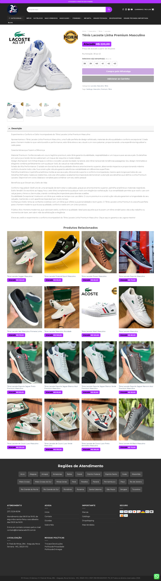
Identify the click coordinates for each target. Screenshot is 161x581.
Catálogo (38, 18)
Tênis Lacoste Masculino (128, 331)
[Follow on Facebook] (123, 10)
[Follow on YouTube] (132, 10)
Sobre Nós (49, 525)
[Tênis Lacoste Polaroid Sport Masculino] (61, 252)
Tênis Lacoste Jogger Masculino (19, 276)
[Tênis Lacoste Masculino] (136, 307)
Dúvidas (48, 521)
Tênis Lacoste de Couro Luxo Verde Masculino (58, 445)
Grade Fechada (100, 18)
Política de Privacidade (54, 547)
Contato (48, 516)
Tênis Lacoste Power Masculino (94, 276)
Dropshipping (115, 18)
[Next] (75, 65)
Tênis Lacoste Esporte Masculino (132, 276)
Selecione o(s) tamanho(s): (96, 59)
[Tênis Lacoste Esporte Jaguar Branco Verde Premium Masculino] (99, 362)
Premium (104, 89)
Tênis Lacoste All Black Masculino (132, 444)
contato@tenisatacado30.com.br (21, 530)
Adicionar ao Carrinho (118, 79)
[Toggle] (9, 128)
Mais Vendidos (51, 18)
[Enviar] (109, 9)
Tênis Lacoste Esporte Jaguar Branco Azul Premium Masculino (61, 387)
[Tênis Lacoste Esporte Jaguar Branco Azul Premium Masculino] (61, 362)
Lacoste (107, 31)
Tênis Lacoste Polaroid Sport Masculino (60, 276)
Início (29, 18)
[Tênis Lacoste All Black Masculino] (136, 419)
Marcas (85, 512)
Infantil (87, 18)
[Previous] (11, 65)
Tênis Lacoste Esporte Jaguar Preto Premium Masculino (21, 387)
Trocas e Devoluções (54, 544)
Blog (10, 22)
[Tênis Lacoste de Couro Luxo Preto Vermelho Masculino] (99, 419)
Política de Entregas (53, 549)
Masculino (64, 18)
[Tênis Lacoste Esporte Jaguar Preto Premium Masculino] (24, 362)
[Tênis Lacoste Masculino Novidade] (61, 307)
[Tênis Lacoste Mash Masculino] (99, 307)
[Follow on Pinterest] (129, 10)
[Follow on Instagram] (126, 10)
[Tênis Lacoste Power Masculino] (99, 252)
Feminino (76, 18)
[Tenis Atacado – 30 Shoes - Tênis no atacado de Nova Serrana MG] (15, 9)
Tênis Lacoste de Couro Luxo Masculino (22, 444)
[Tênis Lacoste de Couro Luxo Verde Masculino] (61, 419)
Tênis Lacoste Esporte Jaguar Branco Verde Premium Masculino (99, 387)
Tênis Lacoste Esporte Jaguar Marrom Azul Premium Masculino (136, 387)
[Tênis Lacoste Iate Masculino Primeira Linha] (24, 307)
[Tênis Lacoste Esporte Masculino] (136, 252)
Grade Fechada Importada (136, 18)
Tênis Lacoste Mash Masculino (93, 331)
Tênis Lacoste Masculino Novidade (57, 331)
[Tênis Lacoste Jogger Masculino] (24, 252)
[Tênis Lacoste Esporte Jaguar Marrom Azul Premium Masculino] (136, 362)
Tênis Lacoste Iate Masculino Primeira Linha (24, 331)
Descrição (17, 128)
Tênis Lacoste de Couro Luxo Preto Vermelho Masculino (96, 445)
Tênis (100, 31)
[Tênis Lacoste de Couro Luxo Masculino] (24, 419)
